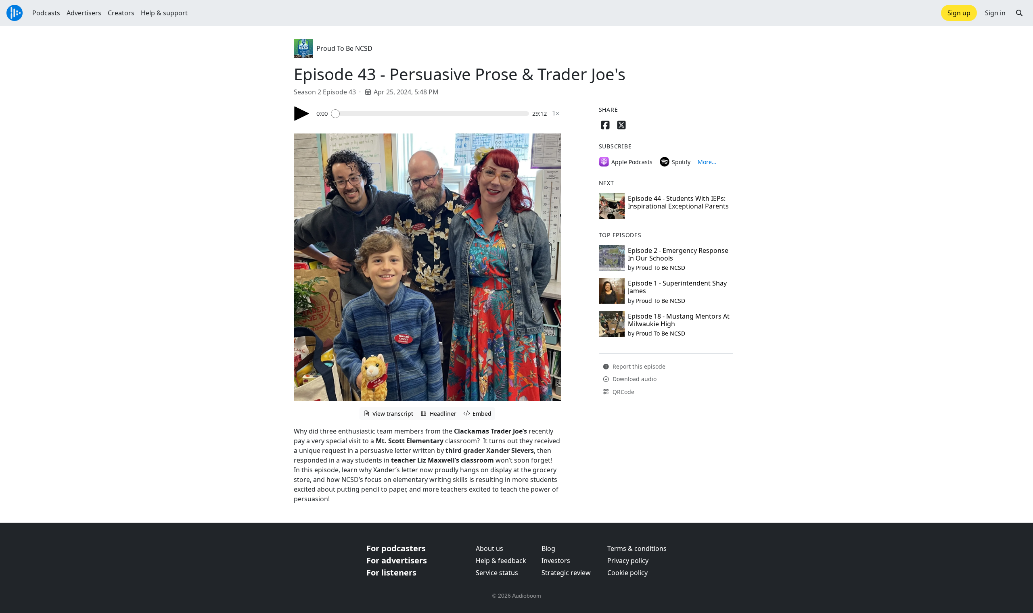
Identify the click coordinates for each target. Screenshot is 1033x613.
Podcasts (46, 12)
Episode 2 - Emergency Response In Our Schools (678, 254)
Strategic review (566, 572)
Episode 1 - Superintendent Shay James (677, 287)
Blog (548, 548)
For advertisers (396, 560)
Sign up (958, 12)
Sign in (995, 12)
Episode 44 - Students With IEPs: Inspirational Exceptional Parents (678, 202)
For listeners (391, 572)
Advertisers (84, 12)
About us (489, 548)
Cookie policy (627, 572)
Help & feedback (501, 560)
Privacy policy (627, 560)
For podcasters (396, 548)
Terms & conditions (637, 548)
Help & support (164, 12)
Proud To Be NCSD (344, 48)
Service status (497, 572)
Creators (121, 12)
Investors (556, 560)
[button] (1019, 13)
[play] (302, 113)
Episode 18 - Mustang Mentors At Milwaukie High (679, 320)
